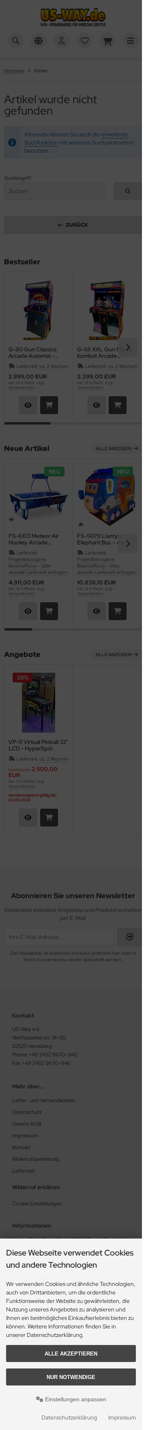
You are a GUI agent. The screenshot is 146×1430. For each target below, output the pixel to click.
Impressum (122, 1417)
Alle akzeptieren (71, 1354)
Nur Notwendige (71, 1377)
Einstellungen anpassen (74, 1399)
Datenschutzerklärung (69, 1417)
